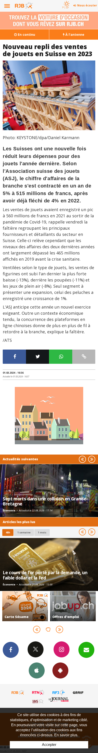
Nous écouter (87, 5)
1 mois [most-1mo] (42, 532)
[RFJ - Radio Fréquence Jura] (58, 692)
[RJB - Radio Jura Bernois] (18, 692)
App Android (60, 670)
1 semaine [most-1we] (24, 532)
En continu (26, 34)
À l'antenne (74, 34)
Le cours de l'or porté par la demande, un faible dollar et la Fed (45, 575)
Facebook (11, 650)
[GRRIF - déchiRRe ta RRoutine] (79, 692)
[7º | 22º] (66, 0)
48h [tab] (8, 532)
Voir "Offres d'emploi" (73, 606)
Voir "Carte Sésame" (25, 606)
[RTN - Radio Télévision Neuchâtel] (38, 692)
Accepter (49, 745)
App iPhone (37, 670)
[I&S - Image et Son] (38, 701)
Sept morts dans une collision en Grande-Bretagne (45, 501)
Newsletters (86, 650)
